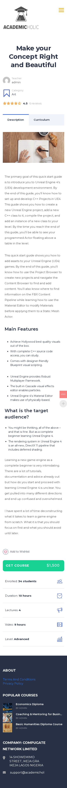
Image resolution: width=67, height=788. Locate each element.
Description (15, 119)
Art (14, 94)
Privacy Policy (13, 683)
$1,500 (53, 565)
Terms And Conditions (19, 679)
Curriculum (42, 119)
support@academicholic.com (32, 772)
